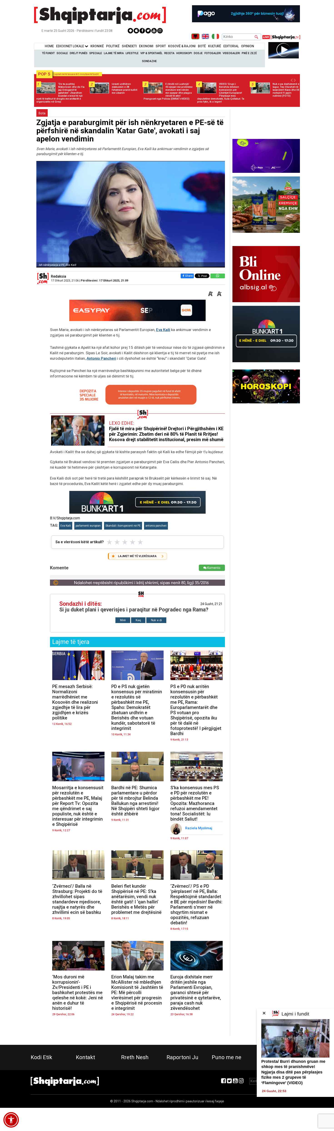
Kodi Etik (41, 1057)
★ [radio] (109, 542)
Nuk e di (156, 620)
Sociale (62, 53)
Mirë (123, 620)
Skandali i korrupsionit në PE (123, 525)
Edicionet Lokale (70, 46)
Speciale (95, 53)
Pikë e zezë (249, 53)
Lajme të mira (114, 53)
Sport (161, 46)
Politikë (113, 46)
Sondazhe (149, 61)
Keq (138, 620)
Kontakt (85, 1057)
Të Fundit (48, 53)
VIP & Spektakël (151, 53)
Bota (42, 113)
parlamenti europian (88, 525)
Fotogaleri (212, 53)
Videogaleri (231, 53)
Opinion (247, 46)
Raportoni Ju (182, 1057)
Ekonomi (146, 46)
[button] (11, 1119)
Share (189, 275)
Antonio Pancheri (101, 358)
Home (49, 46)
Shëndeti (129, 46)
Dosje (198, 53)
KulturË (214, 46)
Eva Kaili (163, 329)
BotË (202, 46)
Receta (169, 53)
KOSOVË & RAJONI (182, 46)
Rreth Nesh (135, 1057)
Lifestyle (132, 53)
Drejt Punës (78, 53)
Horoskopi (184, 53)
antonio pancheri (156, 525)
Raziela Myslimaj (199, 828)
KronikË (97, 46)
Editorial (231, 46)
